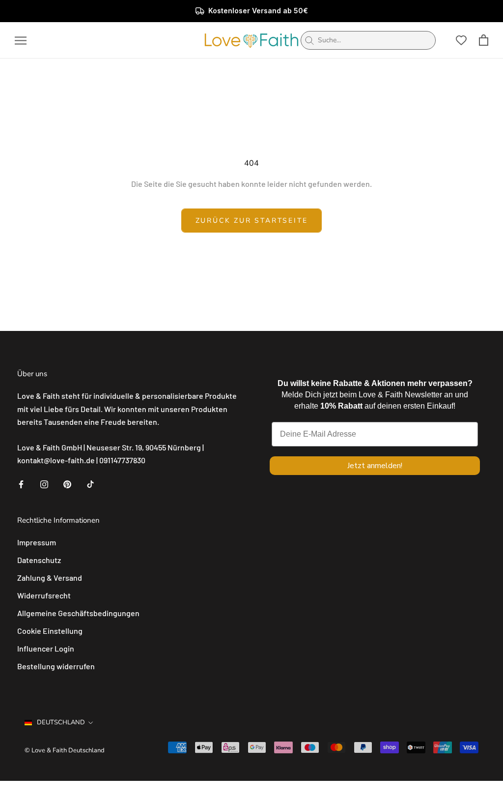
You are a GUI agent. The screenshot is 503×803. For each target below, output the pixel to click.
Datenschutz (39, 560)
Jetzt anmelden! (374, 465)
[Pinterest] (67, 483)
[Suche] (309, 40)
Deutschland (61, 722)
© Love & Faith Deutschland (65, 750)
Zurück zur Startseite (252, 220)
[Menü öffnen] (21, 40)
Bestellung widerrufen (56, 666)
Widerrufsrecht (44, 595)
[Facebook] (21, 483)
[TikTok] (90, 483)
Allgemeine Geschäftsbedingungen (78, 613)
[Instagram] (44, 483)
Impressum (36, 542)
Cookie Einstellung (50, 630)
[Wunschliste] (461, 40)
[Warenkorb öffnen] (483, 40)
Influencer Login (45, 648)
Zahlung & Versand (49, 577)
